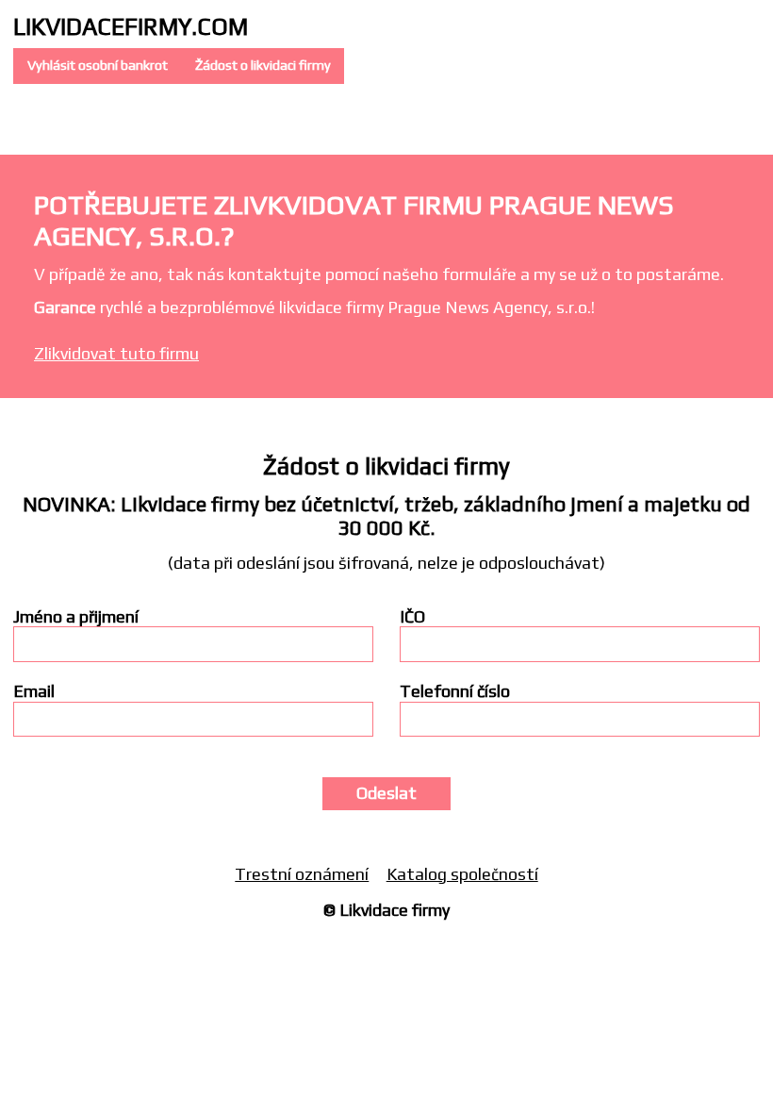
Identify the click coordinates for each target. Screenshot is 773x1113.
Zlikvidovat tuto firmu (116, 353)
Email (34, 691)
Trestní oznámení (302, 874)
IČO (412, 616)
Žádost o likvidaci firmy (263, 65)
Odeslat (386, 793)
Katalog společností (462, 874)
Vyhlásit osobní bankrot (97, 65)
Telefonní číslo (455, 691)
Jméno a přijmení (76, 616)
